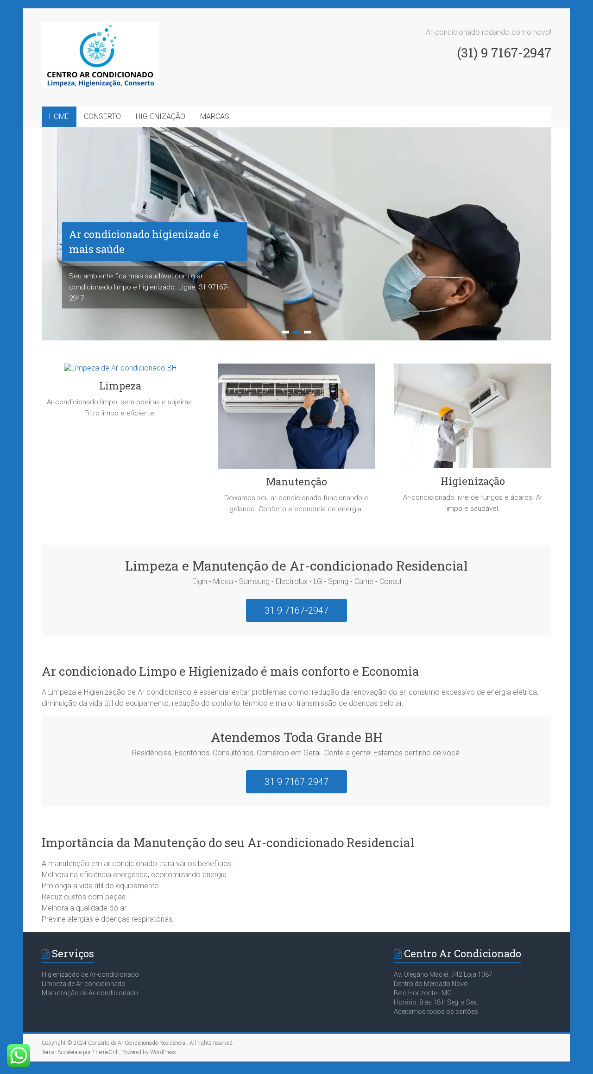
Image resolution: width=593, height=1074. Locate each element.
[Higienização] (472, 419)
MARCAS (214, 116)
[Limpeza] (120, 372)
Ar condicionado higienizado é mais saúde (144, 241)
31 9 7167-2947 (296, 610)
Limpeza (120, 385)
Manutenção (296, 481)
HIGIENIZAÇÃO (160, 116)
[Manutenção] (296, 420)
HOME (59, 116)
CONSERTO (102, 116)
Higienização (473, 481)
